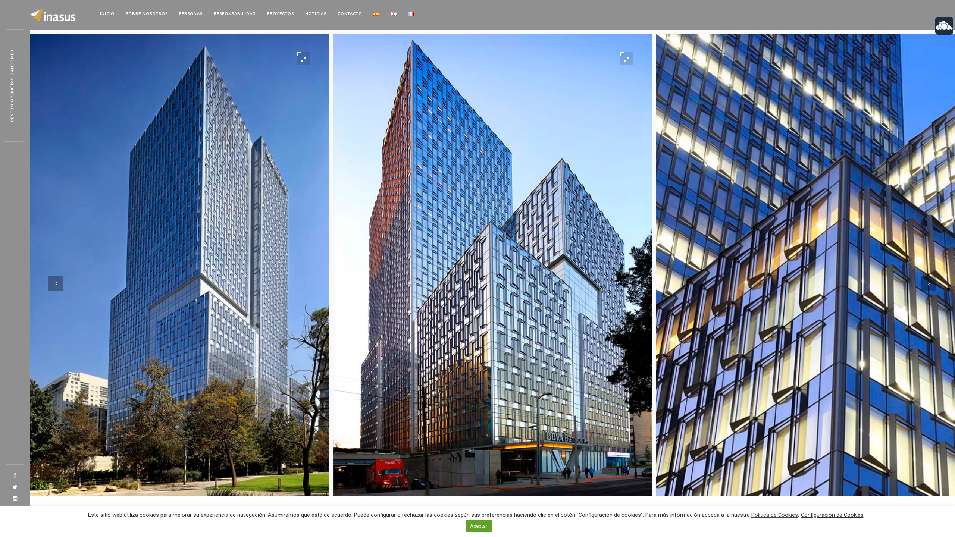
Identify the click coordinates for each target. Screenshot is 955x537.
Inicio (107, 13)
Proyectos (280, 13)
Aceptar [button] (478, 526)
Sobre (147, 13)
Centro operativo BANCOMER (12, 86)
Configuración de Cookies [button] (832, 515)
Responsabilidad (235, 13)
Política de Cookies (774, 515)
